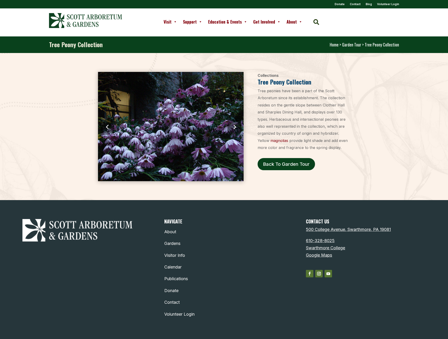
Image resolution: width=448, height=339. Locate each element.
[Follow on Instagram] (319, 273)
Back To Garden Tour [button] (286, 164)
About (292, 22)
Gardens (172, 243)
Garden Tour (351, 45)
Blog (369, 4)
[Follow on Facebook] (309, 273)
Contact (355, 4)
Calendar (173, 267)
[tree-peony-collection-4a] (171, 179)
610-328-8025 (320, 240)
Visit (168, 22)
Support (190, 22)
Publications (176, 278)
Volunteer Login (388, 4)
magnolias (279, 140)
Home (334, 45)
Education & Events (225, 22)
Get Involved (264, 22)
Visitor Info (174, 255)
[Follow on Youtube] (328, 273)
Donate (340, 4)
